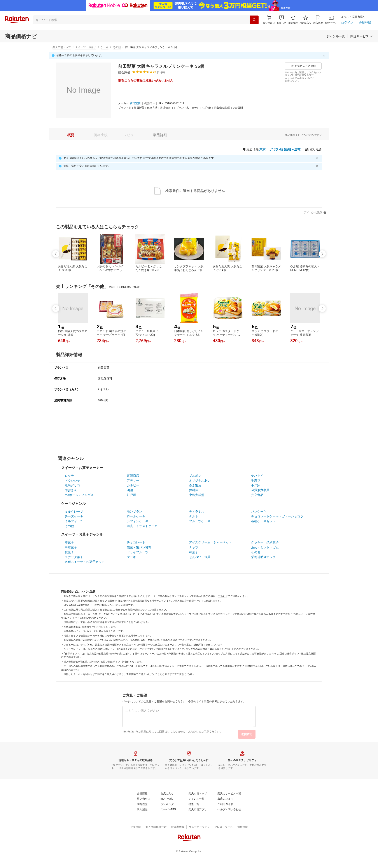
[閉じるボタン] (324, 55)
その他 (117, 47)
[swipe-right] (322, 253)
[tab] (71, 135)
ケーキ (104, 47)
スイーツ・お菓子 (85, 47)
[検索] (254, 20)
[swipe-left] (55, 253)
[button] (281, 19)
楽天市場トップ (61, 47)
